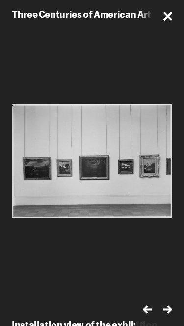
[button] (167, 16)
